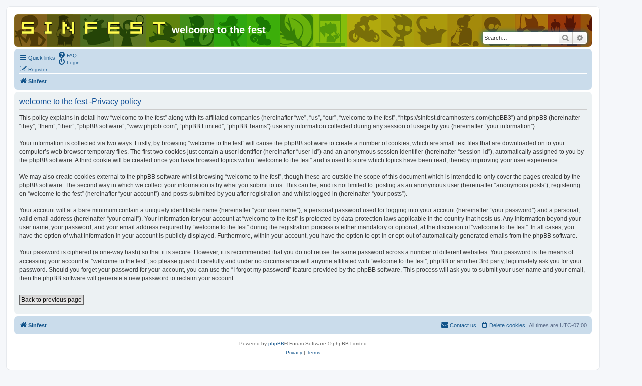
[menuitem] (67, 54)
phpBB (276, 343)
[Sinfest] (94, 26)
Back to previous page (51, 299)
